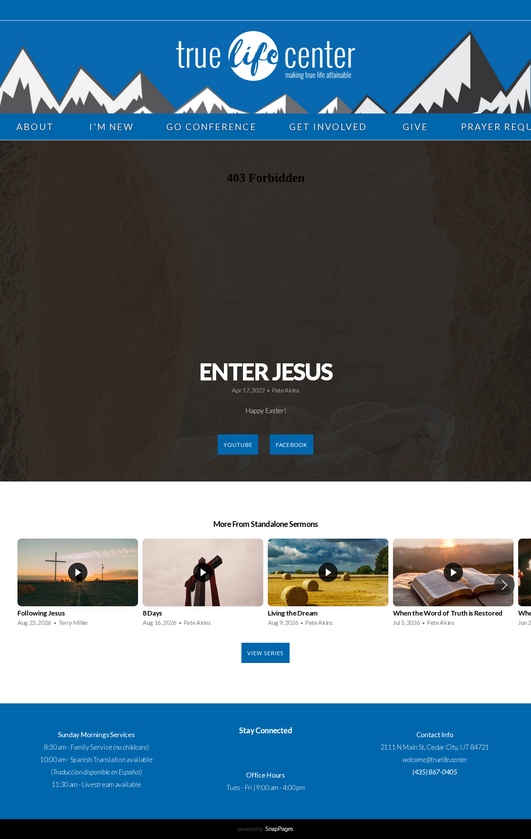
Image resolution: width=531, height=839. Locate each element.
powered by (265, 828)
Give (415, 126)
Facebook (291, 444)
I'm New (111, 126)
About (36, 126)
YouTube (238, 444)
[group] (77, 585)
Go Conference (211, 126)
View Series (265, 653)
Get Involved (329, 126)
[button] (504, 584)
